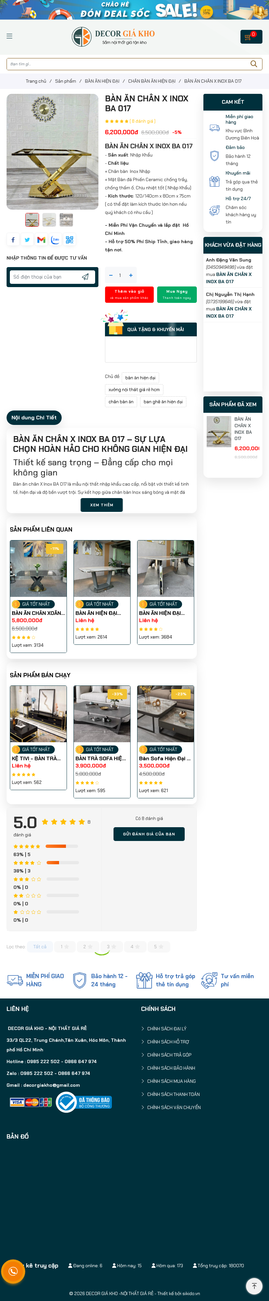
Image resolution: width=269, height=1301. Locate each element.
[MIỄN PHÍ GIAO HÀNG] (15, 980)
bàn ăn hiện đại (140, 378)
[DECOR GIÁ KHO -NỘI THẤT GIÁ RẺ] (112, 36)
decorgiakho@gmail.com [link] (51, 1085)
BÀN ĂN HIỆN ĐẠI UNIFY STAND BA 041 (38, 613)
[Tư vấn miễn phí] (209, 980)
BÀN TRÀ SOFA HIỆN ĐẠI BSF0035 (37, 758)
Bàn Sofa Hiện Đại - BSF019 (100, 758)
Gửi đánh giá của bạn (149, 834)
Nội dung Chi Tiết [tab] (34, 417)
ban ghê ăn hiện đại (163, 402)
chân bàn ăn (121, 402)
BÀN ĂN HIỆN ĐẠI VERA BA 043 (96, 613)
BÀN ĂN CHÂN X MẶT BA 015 (164, 613)
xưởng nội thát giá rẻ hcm (134, 389)
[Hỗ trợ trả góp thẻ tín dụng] (144, 980)
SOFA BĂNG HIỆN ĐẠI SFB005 (165, 758)
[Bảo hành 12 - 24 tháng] (80, 980)
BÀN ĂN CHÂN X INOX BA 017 (243, 428)
